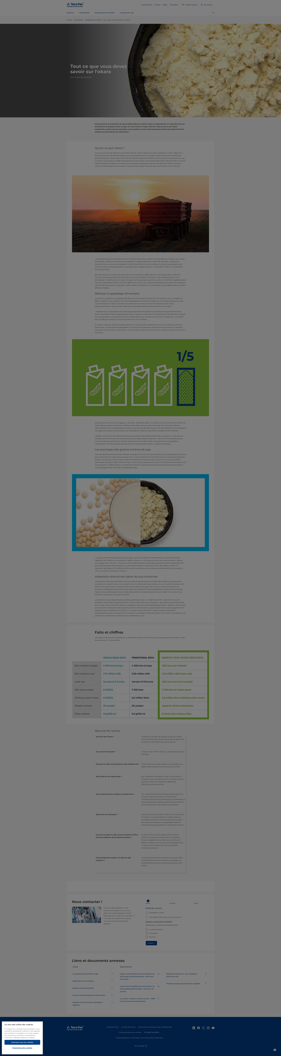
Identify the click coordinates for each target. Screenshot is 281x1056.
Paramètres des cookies (22, 1048)
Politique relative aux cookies (23, 1037)
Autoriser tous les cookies (22, 1042)
